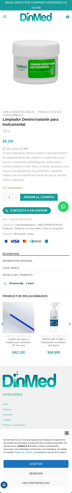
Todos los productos (53, 228)
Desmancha (20, 234)
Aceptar (36, 463)
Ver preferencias (36, 483)
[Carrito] (67, 16)
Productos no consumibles (27, 228)
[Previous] (2, 331)
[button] (67, 433)
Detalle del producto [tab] (18, 275)
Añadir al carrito (39, 197)
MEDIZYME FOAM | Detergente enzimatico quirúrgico (53, 342)
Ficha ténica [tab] (11, 268)
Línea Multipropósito (25, 224)
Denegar (36, 473)
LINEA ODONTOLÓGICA (18, 111)
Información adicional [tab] (18, 261)
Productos (8, 228)
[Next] (69, 331)
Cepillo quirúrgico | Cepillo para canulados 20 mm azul (18, 342)
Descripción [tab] (11, 254)
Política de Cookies (23, 452)
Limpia (30, 234)
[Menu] (5, 16)
